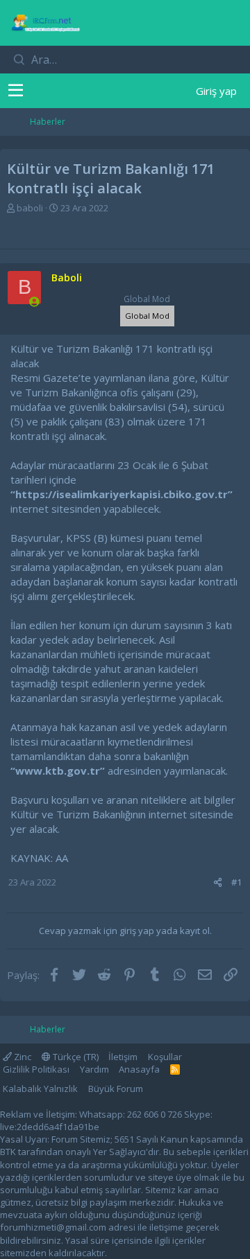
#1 (236, 882)
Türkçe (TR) (75, 1056)
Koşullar (165, 1056)
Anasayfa (139, 1069)
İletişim (123, 1056)
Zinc (21, 1056)
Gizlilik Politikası (36, 1069)
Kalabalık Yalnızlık (40, 1088)
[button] (15, 90)
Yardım (94, 1069)
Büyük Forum (115, 1088)
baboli (30, 208)
